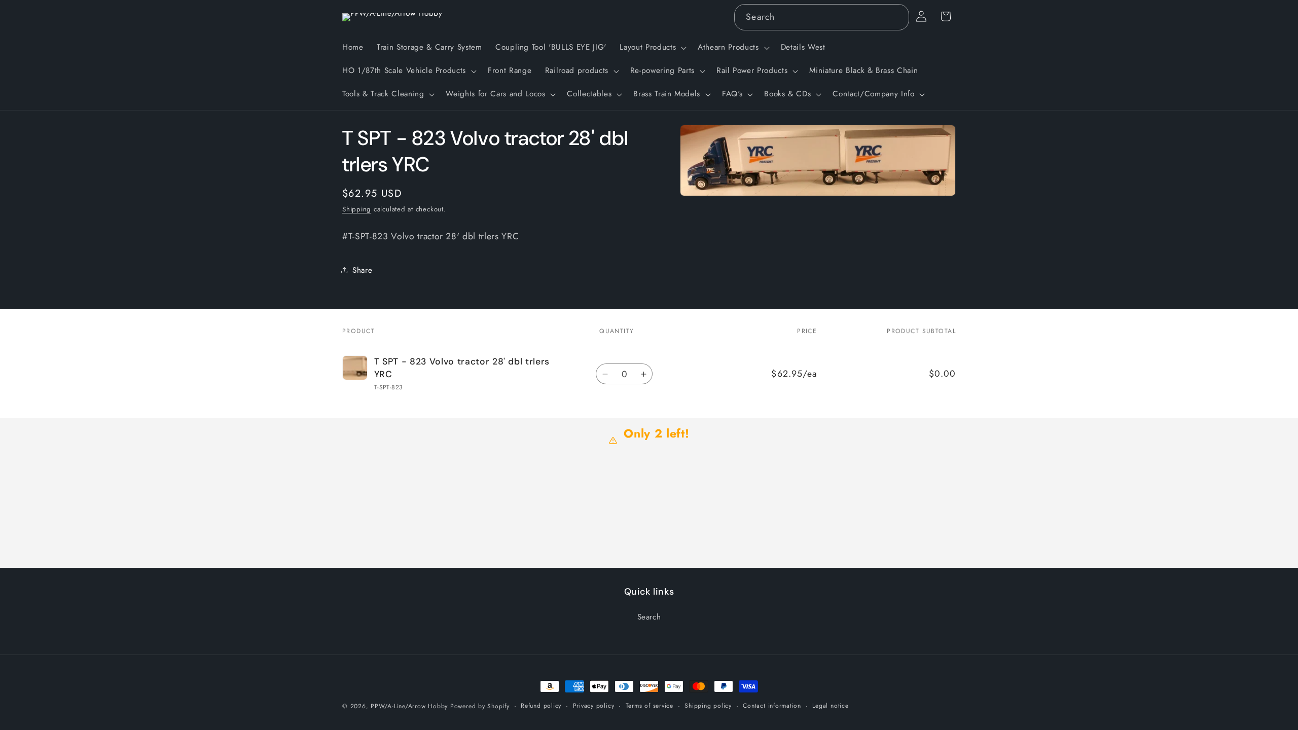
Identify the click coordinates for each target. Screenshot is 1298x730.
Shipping (356, 209)
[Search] (896, 17)
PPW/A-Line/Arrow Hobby (409, 706)
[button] (652, 47)
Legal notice (830, 705)
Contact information (772, 705)
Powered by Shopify (480, 706)
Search (649, 617)
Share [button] (362, 270)
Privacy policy (594, 705)
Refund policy (541, 705)
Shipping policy (708, 705)
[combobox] (821, 17)
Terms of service (649, 705)
